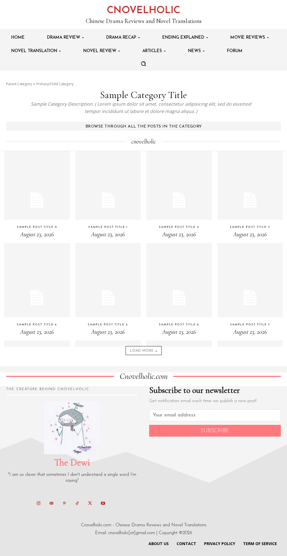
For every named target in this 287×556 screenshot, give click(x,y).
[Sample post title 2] (179, 200)
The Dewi (72, 462)
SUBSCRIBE (215, 431)
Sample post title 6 (179, 324)
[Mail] (51, 504)
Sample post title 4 (37, 324)
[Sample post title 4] (37, 298)
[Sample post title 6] (179, 298)
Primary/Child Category (54, 84)
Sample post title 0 (37, 227)
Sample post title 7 (250, 324)
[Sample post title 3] (250, 200)
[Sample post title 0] (37, 200)
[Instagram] (38, 504)
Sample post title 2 (179, 227)
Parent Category (19, 84)
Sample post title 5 (108, 324)
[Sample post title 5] (108, 298)
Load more (142, 351)
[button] (143, 63)
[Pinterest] (64, 504)
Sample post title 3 (250, 227)
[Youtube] (103, 504)
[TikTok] (77, 504)
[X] (90, 504)
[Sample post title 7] (250, 298)
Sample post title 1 (108, 227)
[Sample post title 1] (108, 200)
